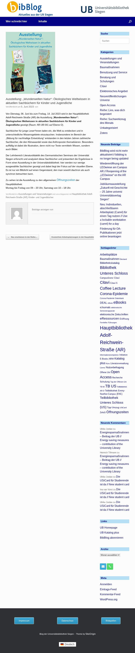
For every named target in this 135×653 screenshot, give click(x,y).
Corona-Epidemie (114, 294)
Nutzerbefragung (115, 367)
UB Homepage (108, 527)
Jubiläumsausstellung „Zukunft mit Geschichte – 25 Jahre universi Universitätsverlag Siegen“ (113, 192)
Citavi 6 (113, 283)
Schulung (105, 381)
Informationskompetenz (109, 355)
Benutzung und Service (113, 72)
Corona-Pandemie (107, 298)
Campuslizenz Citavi (110, 278)
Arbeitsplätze (108, 254)
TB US (110, 386)
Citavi (103, 86)
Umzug (115, 407)
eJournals (105, 307)
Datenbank (119, 298)
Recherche (117, 378)
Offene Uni (105, 372)
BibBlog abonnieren (111, 537)
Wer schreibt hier (16, 21)
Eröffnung (124, 319)
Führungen (112, 323)
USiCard (123, 408)
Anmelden (106, 584)
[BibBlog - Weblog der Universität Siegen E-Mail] (103, 566)
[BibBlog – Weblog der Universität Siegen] (30, 9)
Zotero (104, 133)
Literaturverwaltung (119, 363)
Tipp (109, 407)
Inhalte (43, 21)
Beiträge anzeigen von (42, 209)
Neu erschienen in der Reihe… (22, 237)
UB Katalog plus (109, 532)
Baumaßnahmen (110, 67)
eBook (110, 303)
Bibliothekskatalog (109, 262)
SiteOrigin (90, 634)
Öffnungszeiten (66, 180)
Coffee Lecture (113, 288)
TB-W (102, 387)
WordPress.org (108, 599)
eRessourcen (109, 318)
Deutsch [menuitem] (69, 644)
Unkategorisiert (109, 127)
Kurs (108, 363)
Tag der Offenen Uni (118, 382)
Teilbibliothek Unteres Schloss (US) (111, 402)
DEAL (103, 302)
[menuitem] (67, 644)
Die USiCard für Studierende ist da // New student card (114, 480)
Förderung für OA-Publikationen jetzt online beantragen (111, 232)
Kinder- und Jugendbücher (40, 197)
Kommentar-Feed (110, 594)
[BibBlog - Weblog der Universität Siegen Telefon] (110, 566)
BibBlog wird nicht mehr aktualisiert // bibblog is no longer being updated (114, 154)
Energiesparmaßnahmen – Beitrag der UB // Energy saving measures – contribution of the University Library (114, 440)
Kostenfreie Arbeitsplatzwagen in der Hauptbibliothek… (78, 237)
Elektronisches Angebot (114, 91)
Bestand (123, 259)
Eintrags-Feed (108, 589)
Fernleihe (103, 323)
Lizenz (102, 368)
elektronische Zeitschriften (114, 314)
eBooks (119, 302)
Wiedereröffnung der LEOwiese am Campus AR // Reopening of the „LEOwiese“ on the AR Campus (113, 171)
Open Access (107, 105)
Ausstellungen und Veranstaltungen (35, 194)
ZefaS (103, 412)
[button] (130, 21)
